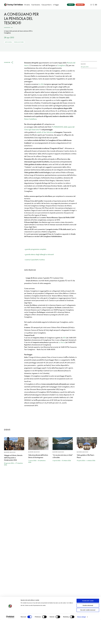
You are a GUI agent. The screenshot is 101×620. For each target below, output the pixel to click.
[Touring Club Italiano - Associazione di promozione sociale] (13, 4)
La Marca (62, 342)
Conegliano (61, 65)
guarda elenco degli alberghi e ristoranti (39, 254)
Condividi (7, 62)
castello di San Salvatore (45, 132)
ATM (64, 337)
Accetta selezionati (88, 605)
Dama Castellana (30, 119)
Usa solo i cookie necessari (87, 610)
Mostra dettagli (81, 617)
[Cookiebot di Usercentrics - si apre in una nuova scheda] (10, 617)
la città (41, 84)
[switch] (44, 617)
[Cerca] (93, 4)
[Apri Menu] (96, 4)
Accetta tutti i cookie (88, 600)
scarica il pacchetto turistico (35, 260)
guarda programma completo (35, 249)
